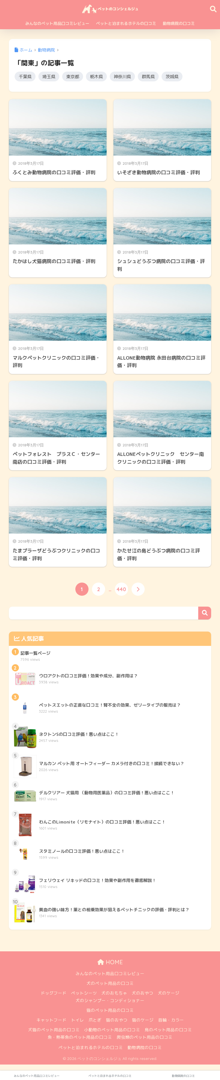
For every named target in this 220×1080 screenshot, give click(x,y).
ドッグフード (53, 993)
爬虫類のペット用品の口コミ (144, 1037)
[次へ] (138, 589)
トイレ (77, 1020)
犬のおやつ (142, 993)
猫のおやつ (116, 1020)
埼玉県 (48, 76)
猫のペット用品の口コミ (110, 1010)
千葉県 (25, 76)
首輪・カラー (171, 1020)
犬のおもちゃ (114, 993)
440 (121, 589)
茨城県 (172, 76)
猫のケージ (143, 1020)
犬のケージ (168, 993)
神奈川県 (122, 76)
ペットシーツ (84, 993)
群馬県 (148, 76)
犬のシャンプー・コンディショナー (110, 1000)
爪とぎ (95, 1020)
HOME (113, 962)
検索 (204, 613)
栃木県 (96, 76)
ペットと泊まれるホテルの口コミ (126, 23)
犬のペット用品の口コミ (110, 983)
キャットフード (51, 1020)
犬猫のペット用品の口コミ (54, 1030)
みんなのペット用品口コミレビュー (57, 23)
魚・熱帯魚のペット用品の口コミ (80, 1037)
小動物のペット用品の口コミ (112, 1030)
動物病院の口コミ (179, 23)
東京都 (72, 76)
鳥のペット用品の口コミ (168, 1030)
